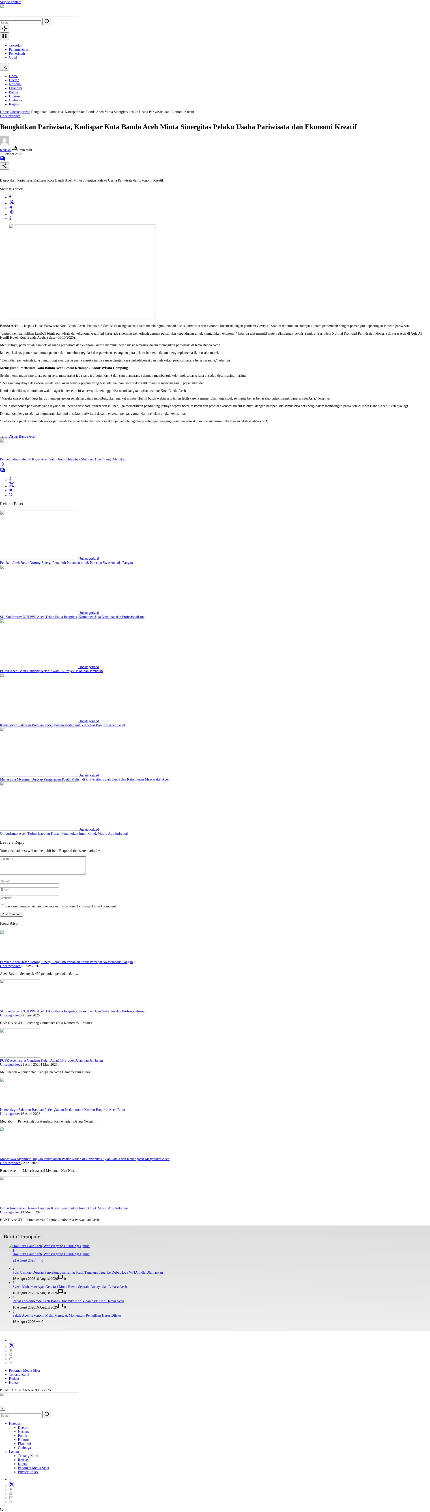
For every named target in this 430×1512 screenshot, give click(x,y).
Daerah (23, 1427)
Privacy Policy (28, 1472)
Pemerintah (17, 53)
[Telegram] (10, 208)
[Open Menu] (4, 36)
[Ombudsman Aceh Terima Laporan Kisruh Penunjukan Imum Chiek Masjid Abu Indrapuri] (39, 829)
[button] (46, 21)
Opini (13, 57)
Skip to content (10, 2)
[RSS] (11, 1363)
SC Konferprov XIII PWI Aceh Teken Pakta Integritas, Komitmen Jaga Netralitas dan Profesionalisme (72, 617)
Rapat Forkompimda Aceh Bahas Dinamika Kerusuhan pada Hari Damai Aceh (68, 1301)
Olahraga (24, 1448)
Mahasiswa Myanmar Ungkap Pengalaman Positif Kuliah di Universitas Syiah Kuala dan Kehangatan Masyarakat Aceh (85, 779)
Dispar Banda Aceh (22, 436)
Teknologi (16, 45)
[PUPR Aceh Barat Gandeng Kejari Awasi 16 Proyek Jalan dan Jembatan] (39, 667)
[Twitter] (11, 203)
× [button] (3, 1408)
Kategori (15, 1423)
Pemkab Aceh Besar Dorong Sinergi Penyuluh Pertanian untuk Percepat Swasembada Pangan (66, 563)
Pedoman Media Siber (24, 1370)
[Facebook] (10, 197)
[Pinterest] (11, 1351)
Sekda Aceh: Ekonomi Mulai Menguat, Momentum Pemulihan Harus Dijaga (67, 1315)
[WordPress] (11, 1355)
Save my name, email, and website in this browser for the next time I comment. (61, 906)
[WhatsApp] (10, 218)
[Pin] (11, 214)
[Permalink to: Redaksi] (4, 143)
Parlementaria (18, 49)
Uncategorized (10, 116)
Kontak (14, 1382)
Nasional (24, 1431)
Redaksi (5, 150)
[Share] (4, 166)
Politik (22, 1435)
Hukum (23, 1439)
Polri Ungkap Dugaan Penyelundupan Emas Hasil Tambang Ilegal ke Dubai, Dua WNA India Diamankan (88, 1272)
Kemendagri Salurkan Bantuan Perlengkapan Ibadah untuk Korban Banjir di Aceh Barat (62, 725)
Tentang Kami (19, 1374)
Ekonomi (24, 1444)
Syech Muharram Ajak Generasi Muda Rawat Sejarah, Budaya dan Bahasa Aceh (70, 1287)
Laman (14, 1452)
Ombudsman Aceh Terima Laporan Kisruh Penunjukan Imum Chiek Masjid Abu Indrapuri (64, 833)
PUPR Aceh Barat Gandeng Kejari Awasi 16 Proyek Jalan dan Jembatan (51, 671)
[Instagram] (11, 1359)
